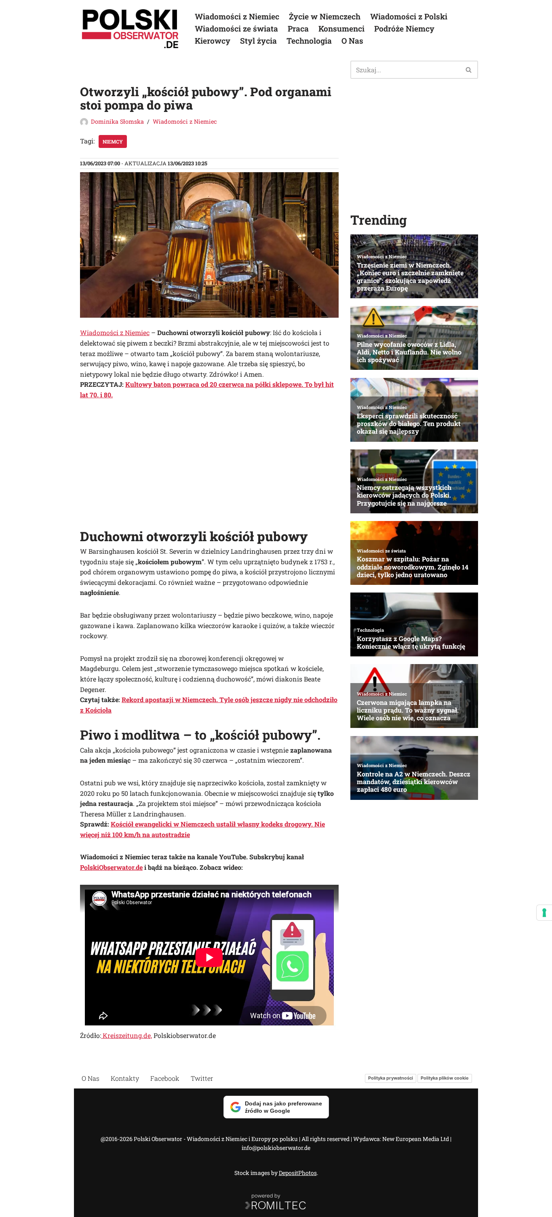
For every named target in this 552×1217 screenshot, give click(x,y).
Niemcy (113, 141)
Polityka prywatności (390, 1078)
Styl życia (258, 41)
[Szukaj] (469, 70)
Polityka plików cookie (445, 1078)
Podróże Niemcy (404, 28)
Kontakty (125, 1078)
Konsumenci (341, 28)
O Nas (352, 41)
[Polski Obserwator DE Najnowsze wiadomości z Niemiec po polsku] (130, 28)
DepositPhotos (298, 1173)
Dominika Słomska (117, 121)
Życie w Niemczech (324, 16)
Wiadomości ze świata (236, 28)
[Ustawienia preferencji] (544, 912)
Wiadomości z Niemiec (237, 16)
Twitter (202, 1078)
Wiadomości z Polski (408, 16)
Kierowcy (212, 41)
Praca (298, 28)
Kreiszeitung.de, (126, 1035)
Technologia (309, 41)
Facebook (164, 1078)
